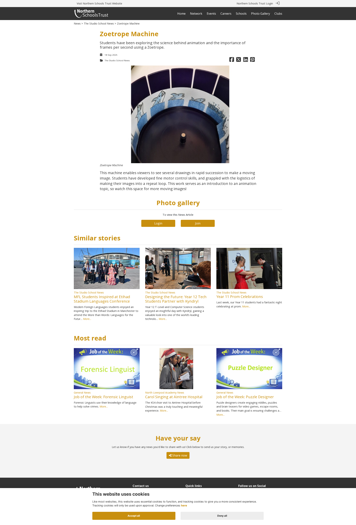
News (77, 23)
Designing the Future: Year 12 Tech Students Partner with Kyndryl (176, 299)
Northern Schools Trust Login (255, 3)
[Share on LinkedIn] (245, 60)
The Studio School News (99, 23)
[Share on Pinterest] (252, 60)
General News (82, 392)
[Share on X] (238, 60)
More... (87, 319)
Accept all (134, 515)
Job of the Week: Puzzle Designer (245, 396)
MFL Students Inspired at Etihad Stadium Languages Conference (102, 299)
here (184, 505)
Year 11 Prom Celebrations (239, 296)
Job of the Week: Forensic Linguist (103, 396)
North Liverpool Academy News (164, 392)
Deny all (222, 515)
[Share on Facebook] (231, 60)
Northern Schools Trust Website (102, 3)
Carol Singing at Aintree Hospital (173, 396)
